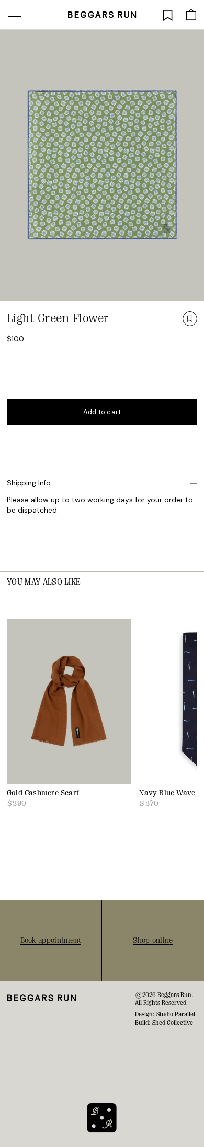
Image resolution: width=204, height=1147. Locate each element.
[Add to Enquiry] (190, 318)
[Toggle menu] (14, 14)
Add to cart (102, 412)
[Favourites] (167, 14)
